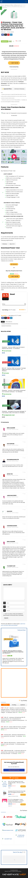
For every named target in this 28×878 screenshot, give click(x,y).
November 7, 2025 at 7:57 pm (12, 567)
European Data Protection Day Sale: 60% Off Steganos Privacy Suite (16, 791)
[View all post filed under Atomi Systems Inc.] (20, 830)
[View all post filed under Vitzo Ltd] (8, 817)
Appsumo (10, 805)
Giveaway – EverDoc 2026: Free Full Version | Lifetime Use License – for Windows (13, 347)
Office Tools (17, 5)
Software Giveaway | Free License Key (10, 323)
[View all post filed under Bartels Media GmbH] (8, 830)
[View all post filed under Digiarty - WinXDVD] (20, 824)
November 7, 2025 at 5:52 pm (12, 527)
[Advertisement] (14, 683)
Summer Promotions (6, 325)
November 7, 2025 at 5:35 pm (12, 496)
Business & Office (9, 5)
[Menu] (1, 1)
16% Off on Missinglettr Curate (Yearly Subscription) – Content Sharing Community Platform (16, 801)
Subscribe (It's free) (14, 770)
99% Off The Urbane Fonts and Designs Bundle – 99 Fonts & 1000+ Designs (16, 783)
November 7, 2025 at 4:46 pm (12, 461)
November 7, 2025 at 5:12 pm (12, 475)
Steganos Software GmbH (13, 796)
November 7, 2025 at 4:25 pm (12, 445)
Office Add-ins (8, 321)
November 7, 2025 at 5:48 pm (12, 512)
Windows (14, 264)
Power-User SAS (11, 32)
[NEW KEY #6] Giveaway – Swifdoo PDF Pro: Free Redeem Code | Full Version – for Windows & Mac (14, 743)
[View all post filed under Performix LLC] (20, 817)
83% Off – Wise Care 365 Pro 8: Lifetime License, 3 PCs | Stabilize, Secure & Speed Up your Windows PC (12, 652)
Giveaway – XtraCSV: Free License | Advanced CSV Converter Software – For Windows (13, 391)
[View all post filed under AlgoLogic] (8, 824)
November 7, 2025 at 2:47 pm (12, 429)
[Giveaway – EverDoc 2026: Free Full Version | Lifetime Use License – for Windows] (14, 340)
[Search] (26, 1)
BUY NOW (15, 63)
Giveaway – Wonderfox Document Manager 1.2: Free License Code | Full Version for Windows (14, 412)
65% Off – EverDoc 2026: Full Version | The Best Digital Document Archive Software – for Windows (14, 369)
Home (2, 5)
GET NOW (23, 794)
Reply (24, 426)
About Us (6, 871)
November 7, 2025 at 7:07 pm (12, 543)
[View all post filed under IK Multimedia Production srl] (20, 839)
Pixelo (9, 787)
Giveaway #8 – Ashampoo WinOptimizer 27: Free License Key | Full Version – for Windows (13, 735)
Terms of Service (12, 871)
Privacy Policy (18, 871)
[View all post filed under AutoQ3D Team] (8, 839)
